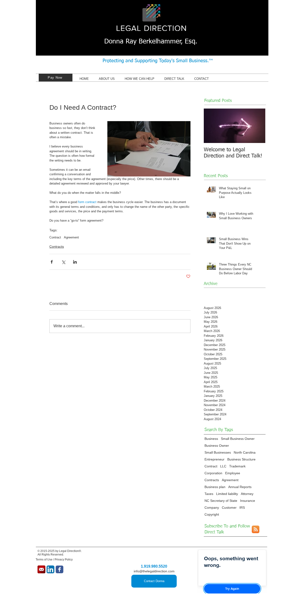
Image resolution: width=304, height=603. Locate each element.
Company (211, 507)
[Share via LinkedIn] (75, 262)
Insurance (247, 501)
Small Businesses (217, 452)
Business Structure (241, 459)
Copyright (211, 514)
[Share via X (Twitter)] (63, 262)
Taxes (208, 494)
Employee (232, 473)
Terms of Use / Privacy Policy (54, 559)
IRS (242, 507)
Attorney (247, 494)
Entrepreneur (214, 459)
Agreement (71, 237)
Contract (55, 237)
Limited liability (227, 494)
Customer (229, 507)
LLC (223, 466)
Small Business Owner (238, 439)
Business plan (214, 487)
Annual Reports (240, 487)
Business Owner (216, 445)
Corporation (213, 473)
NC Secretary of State (220, 501)
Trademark (237, 466)
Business (211, 439)
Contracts (56, 246)
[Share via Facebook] (51, 262)
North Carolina (245, 452)
